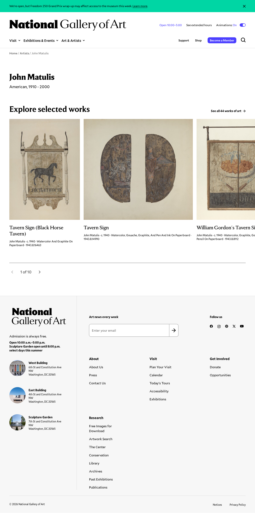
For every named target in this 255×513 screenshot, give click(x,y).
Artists (24, 53)
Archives (95, 471)
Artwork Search (100, 439)
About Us (96, 367)
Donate (215, 367)
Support (183, 40)
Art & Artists (71, 40)
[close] (244, 6)
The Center (97, 447)
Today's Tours (160, 383)
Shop (198, 40)
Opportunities (220, 375)
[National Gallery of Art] (37, 315)
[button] (12, 272)
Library (94, 463)
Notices (217, 504)
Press (93, 375)
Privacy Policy (238, 504)
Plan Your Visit (160, 367)
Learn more (140, 6)
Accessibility (159, 391)
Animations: (226, 25)
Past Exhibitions (101, 479)
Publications (98, 487)
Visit (13, 40)
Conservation (99, 455)
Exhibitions (158, 399)
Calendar (156, 375)
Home (13, 53)
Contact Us (97, 383)
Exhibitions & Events (39, 40)
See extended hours (199, 25)
